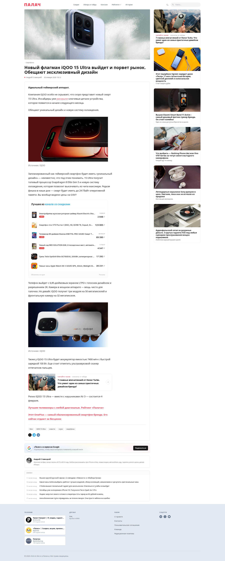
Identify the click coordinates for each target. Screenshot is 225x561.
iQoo (31, 429)
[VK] (38, 435)
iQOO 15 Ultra (41, 429)
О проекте (118, 517)
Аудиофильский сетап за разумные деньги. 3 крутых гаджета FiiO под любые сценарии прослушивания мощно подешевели (176, 234)
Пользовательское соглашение (126, 525)
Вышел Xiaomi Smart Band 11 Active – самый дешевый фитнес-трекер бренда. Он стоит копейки (176, 117)
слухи (61, 429)
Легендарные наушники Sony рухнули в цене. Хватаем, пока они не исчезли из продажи (176, 194)
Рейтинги (115, 5)
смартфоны (70, 429)
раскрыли (62, 98)
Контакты (118, 521)
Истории (129, 5)
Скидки (76, 5)
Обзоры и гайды (90, 5)
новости (52, 429)
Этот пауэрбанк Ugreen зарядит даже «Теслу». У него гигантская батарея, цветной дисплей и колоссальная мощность (174, 77)
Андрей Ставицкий (34, 77)
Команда (117, 529)
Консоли (104, 5)
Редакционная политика (124, 533)
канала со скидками (57, 204)
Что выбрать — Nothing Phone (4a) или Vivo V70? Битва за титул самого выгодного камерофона (177, 155)
